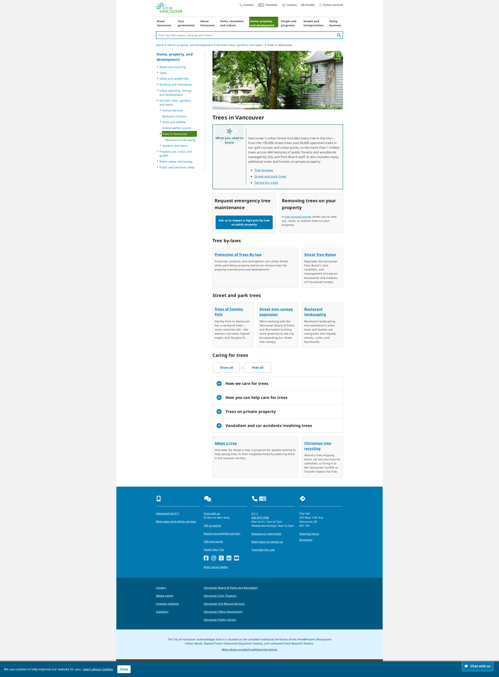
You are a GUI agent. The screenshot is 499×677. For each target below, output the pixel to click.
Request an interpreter (266, 534)
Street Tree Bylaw (320, 254)
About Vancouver (207, 23)
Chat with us (212, 513)
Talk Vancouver (213, 541)
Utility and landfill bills (174, 78)
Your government (186, 23)
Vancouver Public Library (220, 619)
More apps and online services (176, 521)
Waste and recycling (172, 67)
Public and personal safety (177, 167)
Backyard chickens (174, 116)
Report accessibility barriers (222, 533)
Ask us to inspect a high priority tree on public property (244, 222)
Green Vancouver (164, 23)
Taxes (163, 73)
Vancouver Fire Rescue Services (224, 603)
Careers (292, 5)
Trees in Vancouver (174, 134)
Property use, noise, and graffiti (175, 153)
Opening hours (309, 534)
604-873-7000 (260, 517)
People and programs (288, 23)
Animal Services (172, 110)
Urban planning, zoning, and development (175, 92)
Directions (305, 540)
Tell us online (212, 525)
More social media (216, 567)
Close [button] (124, 669)
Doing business (335, 23)
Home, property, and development (262, 23)
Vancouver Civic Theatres (220, 595)
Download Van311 (167, 513)
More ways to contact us (267, 542)
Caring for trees (266, 182)
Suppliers (162, 611)
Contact (248, 5)
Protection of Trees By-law (238, 254)
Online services (333, 5)
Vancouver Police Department (223, 611)
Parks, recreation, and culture (232, 23)
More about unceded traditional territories (249, 649)
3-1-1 (254, 513)
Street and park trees (270, 176)
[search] (339, 35)
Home (160, 45)
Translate (271, 5)
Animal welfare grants (176, 128)
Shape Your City (214, 549)
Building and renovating (175, 84)
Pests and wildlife (174, 122)
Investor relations (167, 603)
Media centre (164, 595)
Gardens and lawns (175, 146)
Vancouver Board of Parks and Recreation (231, 588)
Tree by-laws (263, 170)
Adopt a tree (226, 443)
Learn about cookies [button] (98, 669)
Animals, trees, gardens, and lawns (240, 45)
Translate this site (263, 549)
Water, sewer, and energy (175, 161)
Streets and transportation (313, 23)
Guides (310, 5)
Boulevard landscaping (180, 140)
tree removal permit (297, 216)
